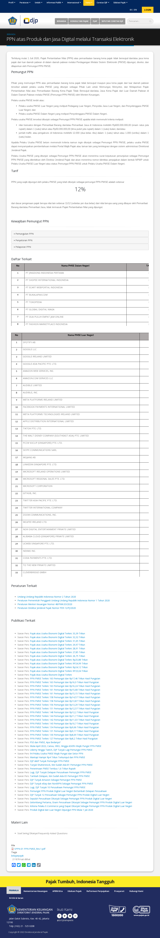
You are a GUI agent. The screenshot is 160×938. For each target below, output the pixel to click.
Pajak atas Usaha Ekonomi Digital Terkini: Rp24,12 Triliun (59, 667)
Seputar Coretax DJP (112, 21)
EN (135, 9)
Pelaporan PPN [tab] (23, 246)
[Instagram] (75, 916)
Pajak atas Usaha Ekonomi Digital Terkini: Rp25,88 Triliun (59, 659)
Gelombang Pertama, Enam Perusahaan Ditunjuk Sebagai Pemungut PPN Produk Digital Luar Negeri (81, 802)
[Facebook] (59, 916)
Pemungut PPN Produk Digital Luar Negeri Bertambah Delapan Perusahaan (68, 791)
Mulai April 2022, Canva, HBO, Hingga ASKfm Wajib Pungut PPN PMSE (65, 746)
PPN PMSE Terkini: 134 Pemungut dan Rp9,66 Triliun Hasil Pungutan (64, 727)
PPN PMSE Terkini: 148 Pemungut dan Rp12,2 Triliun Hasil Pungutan (64, 712)
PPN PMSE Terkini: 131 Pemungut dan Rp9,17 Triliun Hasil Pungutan (64, 731)
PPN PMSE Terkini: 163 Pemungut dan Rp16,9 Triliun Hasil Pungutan (64, 682)
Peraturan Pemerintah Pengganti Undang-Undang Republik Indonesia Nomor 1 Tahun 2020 (64, 600)
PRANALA (14, 890)
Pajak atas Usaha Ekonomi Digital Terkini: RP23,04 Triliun (59, 670)
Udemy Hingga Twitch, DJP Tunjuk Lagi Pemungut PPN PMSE (61, 749)
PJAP (95, 21)
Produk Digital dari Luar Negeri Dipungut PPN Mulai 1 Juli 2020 (61, 809)
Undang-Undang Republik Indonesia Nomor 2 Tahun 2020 (47, 596)
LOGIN (147, 9)
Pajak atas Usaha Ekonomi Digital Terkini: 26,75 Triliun (57, 655)
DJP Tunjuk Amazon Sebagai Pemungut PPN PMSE (56, 779)
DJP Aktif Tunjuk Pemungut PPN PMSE (49, 761)
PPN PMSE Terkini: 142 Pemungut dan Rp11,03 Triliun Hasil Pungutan (65, 719)
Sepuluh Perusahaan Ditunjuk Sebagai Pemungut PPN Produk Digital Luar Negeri (71, 798)
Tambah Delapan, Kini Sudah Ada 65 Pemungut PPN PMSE (60, 776)
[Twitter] (64, 916)
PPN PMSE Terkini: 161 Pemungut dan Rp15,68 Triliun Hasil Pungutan (65, 689)
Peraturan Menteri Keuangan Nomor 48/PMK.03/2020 (45, 604)
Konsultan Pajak (79, 21)
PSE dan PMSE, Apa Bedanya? (45, 742)
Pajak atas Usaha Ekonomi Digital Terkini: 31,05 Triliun (57, 640)
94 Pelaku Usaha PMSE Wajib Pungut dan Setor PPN (56, 753)
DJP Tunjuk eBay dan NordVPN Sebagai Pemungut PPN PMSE (61, 783)
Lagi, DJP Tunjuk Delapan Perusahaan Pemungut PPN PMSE (60, 772)
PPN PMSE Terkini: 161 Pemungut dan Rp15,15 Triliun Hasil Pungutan (65, 693)
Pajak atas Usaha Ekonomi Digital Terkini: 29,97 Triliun (57, 644)
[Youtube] (70, 916)
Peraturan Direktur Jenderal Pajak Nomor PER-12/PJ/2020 (47, 607)
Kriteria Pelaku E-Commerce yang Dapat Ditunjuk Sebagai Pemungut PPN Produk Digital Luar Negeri (81, 806)
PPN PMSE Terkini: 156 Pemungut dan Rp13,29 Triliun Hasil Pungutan (65, 704)
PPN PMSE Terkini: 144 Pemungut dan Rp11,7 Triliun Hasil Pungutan (64, 716)
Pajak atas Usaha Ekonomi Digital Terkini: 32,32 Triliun (57, 637)
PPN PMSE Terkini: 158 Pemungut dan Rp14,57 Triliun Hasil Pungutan (65, 697)
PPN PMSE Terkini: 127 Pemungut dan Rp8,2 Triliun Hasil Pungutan (64, 738)
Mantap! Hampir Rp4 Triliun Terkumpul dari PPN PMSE (57, 757)
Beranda (61, 21)
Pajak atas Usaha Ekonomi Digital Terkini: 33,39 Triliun (57, 633)
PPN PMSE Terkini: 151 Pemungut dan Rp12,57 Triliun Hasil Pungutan (65, 708)
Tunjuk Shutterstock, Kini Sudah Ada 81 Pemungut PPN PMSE (61, 764)
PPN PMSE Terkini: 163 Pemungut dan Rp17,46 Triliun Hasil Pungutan (65, 678)
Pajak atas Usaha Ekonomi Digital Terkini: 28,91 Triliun (57, 648)
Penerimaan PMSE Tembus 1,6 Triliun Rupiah (53, 768)
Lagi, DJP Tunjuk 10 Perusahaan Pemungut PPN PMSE (57, 787)
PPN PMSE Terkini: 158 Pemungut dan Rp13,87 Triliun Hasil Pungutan (65, 701)
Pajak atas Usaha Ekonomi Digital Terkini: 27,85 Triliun (57, 652)
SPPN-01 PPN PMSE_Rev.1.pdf (29, 848)
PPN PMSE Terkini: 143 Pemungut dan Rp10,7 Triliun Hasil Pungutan (64, 723)
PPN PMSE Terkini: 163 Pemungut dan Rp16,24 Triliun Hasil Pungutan (65, 685)
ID (131, 9)
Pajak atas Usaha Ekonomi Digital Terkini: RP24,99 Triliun (59, 663)
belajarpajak (17, 855)
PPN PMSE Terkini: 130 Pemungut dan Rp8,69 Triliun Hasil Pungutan (64, 734)
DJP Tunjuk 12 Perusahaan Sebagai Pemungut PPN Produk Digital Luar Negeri (69, 794)
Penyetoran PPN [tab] (23, 240)
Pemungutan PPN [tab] (24, 233)
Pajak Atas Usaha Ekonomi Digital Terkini (51, 674)
